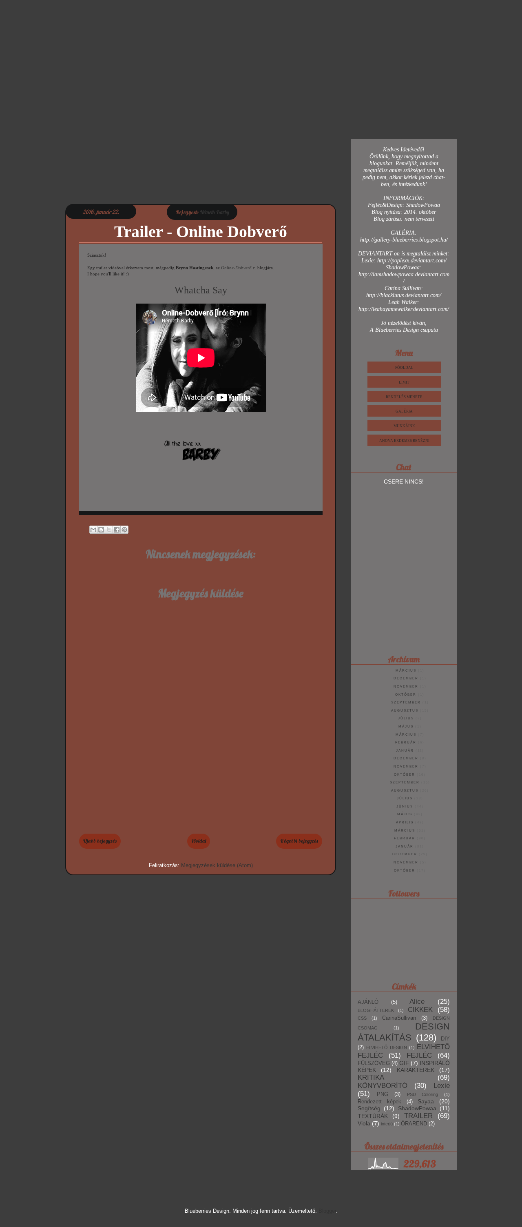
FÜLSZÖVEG (374, 1063)
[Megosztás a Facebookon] (117, 530)
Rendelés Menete (404, 397)
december (406, 678)
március (406, 670)
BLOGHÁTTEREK (376, 1010)
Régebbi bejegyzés (299, 841)
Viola (364, 1123)
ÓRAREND (414, 1124)
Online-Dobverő (236, 267)
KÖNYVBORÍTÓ (382, 1085)
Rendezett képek (379, 1102)
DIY (445, 1039)
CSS (362, 1018)
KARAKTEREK (415, 1070)
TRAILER (418, 1116)
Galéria (404, 411)
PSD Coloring (422, 1094)
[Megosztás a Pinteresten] (124, 530)
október (405, 695)
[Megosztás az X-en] (109, 530)
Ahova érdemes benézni (404, 441)
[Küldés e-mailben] (93, 530)
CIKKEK (420, 1010)
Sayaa (426, 1101)
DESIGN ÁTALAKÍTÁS (404, 1032)
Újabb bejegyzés (100, 841)
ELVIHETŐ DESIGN (386, 1047)
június (404, 806)
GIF (404, 1063)
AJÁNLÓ (368, 1002)
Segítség (369, 1108)
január (405, 750)
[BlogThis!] (101, 530)
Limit (404, 382)
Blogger (327, 1211)
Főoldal (198, 841)
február (405, 742)
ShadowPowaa (417, 1108)
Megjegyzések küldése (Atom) (217, 865)
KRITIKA (371, 1077)
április (405, 822)
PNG (382, 1094)
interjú (387, 1123)
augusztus (404, 710)
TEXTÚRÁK (373, 1116)
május (406, 726)
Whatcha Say (201, 290)
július (406, 718)
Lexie (442, 1085)
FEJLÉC (419, 1055)
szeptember (406, 702)
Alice (417, 1001)
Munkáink (404, 426)
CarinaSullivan (399, 1018)
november (406, 686)
